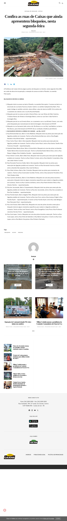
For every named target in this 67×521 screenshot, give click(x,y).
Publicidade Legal (39, 454)
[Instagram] (32, 410)
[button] (62, 3)
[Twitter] (37, 410)
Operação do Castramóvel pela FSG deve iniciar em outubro (18, 323)
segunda (21, 232)
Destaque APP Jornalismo (31, 11)
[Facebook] (29, 410)
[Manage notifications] (4, 510)
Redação (33, 30)
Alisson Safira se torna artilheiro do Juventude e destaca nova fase (20, 375)
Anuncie (28, 454)
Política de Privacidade (55, 454)
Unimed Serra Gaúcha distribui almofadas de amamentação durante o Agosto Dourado (19, 384)
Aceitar (58, 518)
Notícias (40, 11)
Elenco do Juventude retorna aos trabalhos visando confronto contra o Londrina (21, 347)
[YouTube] (35, 410)
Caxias (14, 232)
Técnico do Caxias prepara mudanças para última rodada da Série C (21, 356)
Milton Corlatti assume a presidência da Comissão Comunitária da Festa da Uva (49, 323)
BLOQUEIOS (7, 232)
